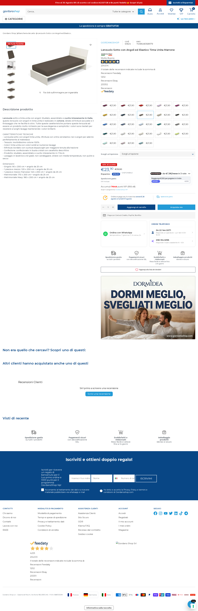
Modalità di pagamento (50, 513)
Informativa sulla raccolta (99, 608)
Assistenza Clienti (86, 513)
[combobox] (117, 478)
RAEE (5, 530)
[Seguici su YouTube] (166, 513)
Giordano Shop (9, 33)
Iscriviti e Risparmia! (183, 2)
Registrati (123, 517)
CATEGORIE (15, 18)
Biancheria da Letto (27, 33)
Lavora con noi (10, 525)
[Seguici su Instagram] (160, 513)
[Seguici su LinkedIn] (176, 513)
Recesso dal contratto (89, 530)
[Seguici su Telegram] (186, 513)
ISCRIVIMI (146, 478)
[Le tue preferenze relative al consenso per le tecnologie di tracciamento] (193, 606)
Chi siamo (8, 513)
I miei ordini (124, 525)
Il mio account (126, 521)
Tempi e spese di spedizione (52, 517)
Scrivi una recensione (99, 394)
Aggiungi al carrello (136, 207)
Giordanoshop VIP (121, 190)
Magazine (123, 530)
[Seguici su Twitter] (171, 513)
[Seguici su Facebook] (155, 513)
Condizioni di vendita (48, 530)
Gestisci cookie (85, 534)
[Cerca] (141, 12)
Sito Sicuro (83, 517)
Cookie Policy (44, 525)
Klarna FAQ (84, 525)
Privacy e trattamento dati (51, 521)
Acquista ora (176, 207)
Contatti (7, 521)
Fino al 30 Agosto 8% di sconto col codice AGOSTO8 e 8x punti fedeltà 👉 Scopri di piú (98, 2)
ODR (80, 521)
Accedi (122, 513)
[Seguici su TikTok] (181, 513)
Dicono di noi (9, 517)
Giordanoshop (110, 42)
